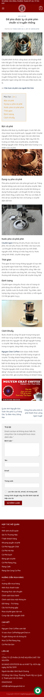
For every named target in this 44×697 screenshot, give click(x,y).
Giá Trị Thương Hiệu (10, 535)
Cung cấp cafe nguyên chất (13, 615)
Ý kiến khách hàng (9, 539)
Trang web (9, 481)
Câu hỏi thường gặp (10, 607)
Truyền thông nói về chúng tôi (14, 636)
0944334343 (7, 682)
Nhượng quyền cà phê (11, 543)
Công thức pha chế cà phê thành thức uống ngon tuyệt (33, 413)
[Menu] (3, 8)
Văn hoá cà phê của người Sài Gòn (19, 88)
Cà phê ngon (7, 243)
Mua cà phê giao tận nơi (12, 611)
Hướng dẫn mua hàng (11, 583)
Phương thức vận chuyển (12, 591)
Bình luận (9, 441)
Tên (6, 460)
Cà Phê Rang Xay (9, 562)
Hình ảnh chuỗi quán (10, 531)
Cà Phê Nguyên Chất (10, 546)
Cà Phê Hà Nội (8, 550)
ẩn (14, 97)
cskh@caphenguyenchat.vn (13, 686)
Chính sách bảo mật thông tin (14, 599)
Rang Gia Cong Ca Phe (11, 570)
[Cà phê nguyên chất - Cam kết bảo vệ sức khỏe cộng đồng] (22, 8)
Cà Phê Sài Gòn (8, 644)
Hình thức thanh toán (10, 587)
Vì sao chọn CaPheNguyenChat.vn (16, 632)
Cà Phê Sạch (7, 555)
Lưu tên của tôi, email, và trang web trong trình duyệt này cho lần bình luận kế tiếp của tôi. (22, 495)
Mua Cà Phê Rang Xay (11, 640)
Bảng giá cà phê (8, 559)
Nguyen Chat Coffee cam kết (14, 628)
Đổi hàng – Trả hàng (10, 603)
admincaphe (35, 29)
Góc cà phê (22, 16)
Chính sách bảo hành (10, 595)
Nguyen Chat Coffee (11, 351)
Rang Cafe (6, 566)
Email (7, 471)
